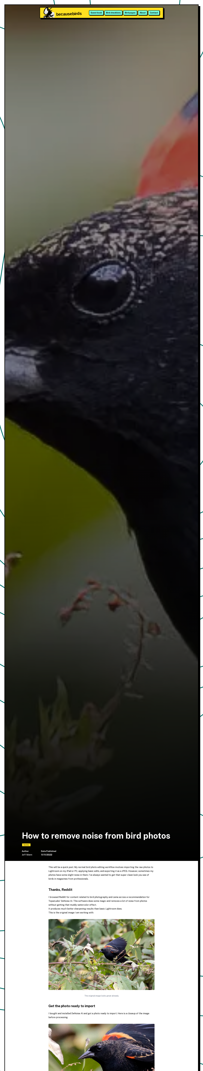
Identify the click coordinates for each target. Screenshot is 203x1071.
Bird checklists (113, 13)
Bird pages (130, 13)
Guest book (96, 13)
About (143, 13)
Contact (154, 13)
